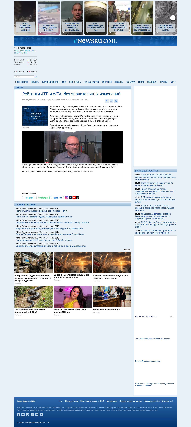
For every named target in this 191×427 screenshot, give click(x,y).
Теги (60, 401)
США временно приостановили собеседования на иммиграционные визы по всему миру (155, 177)
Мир (64, 82)
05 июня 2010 (53, 226)
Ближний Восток (50, 82)
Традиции (152, 82)
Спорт (141, 82)
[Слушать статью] (118, 101)
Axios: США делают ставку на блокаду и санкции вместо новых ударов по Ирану (154, 207)
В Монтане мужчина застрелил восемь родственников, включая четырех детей (155, 199)
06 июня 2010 (53, 220)
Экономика (75, 82)
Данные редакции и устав (130, 401)
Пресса (163, 82)
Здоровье (107, 82)
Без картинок (111, 401)
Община (119, 82)
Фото (173, 82)
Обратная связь (71, 401)
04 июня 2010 (53, 232)
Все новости (21, 82)
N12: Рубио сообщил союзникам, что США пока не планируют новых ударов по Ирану (155, 224)
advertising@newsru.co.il (162, 401)
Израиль (35, 82)
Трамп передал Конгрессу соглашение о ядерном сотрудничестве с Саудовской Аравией (155, 191)
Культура (130, 82)
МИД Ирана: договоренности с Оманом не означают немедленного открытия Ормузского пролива (153, 216)
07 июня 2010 (53, 209)
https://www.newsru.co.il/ (27, 209)
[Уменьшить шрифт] (107, 101)
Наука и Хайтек (91, 82)
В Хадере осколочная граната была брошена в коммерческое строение (155, 231)
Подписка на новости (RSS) (92, 401)
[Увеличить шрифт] (111, 101)
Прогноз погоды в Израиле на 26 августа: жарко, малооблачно (154, 184)
